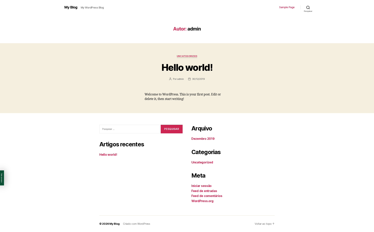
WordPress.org (202, 201)
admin (180, 78)
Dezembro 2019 (203, 139)
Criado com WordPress (136, 223)
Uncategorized (187, 56)
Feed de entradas (204, 191)
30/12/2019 (198, 78)
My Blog (70, 7)
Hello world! (187, 67)
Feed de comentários (206, 196)
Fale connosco (1, 177)
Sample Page (287, 7)
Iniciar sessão (201, 186)
